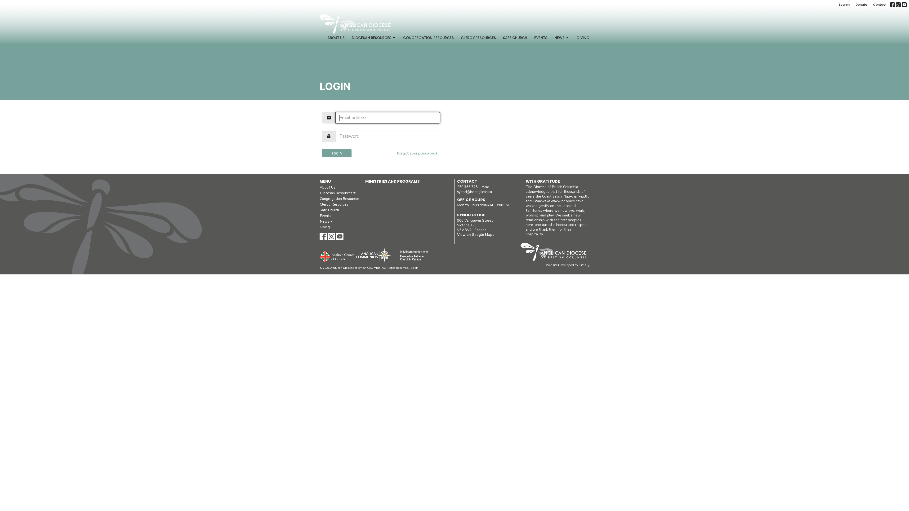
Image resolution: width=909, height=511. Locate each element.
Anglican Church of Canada (337, 256)
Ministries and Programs (392, 181)
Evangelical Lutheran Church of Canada (412, 256)
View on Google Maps (475, 234)
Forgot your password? (417, 153)
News (559, 37)
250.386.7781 (468, 187)
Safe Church (515, 37)
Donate (861, 4)
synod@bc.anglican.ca (474, 191)
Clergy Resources (478, 37)
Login (337, 153)
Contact (880, 4)
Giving (582, 37)
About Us (336, 37)
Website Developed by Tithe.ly (567, 265)
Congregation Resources (428, 37)
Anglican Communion (373, 255)
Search (844, 4)
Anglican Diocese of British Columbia (556, 252)
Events (540, 37)
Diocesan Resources (371, 37)
